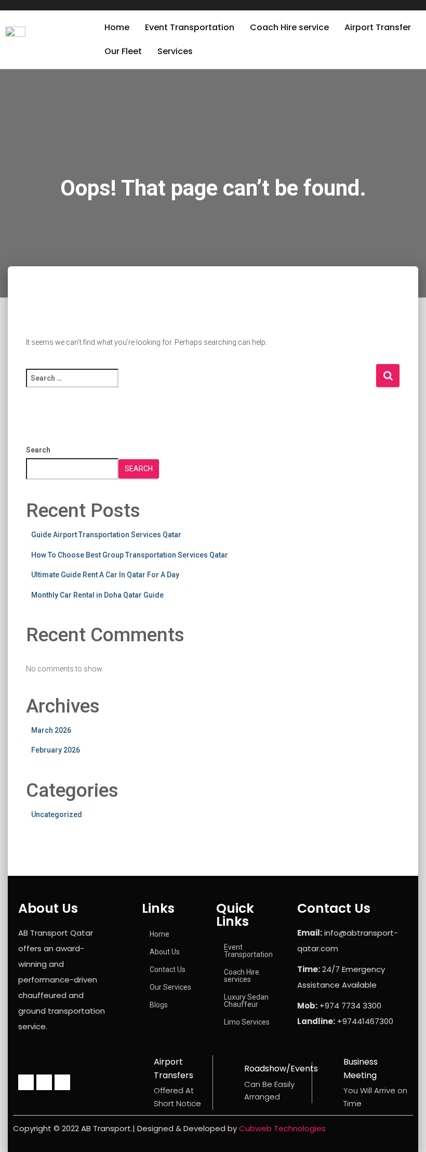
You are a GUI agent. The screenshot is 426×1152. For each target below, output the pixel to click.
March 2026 (51, 730)
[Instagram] (44, 1082)
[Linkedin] (62, 1082)
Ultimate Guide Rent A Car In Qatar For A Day (105, 575)
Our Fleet (123, 51)
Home (116, 27)
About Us (165, 952)
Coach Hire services (241, 975)
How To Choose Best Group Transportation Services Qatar (129, 555)
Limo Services (247, 1022)
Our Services (170, 987)
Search (38, 450)
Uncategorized (56, 814)
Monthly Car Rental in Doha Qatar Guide (97, 595)
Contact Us (167, 969)
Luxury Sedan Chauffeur (246, 1000)
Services (175, 51)
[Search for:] (201, 385)
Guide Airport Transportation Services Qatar (106, 534)
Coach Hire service (289, 27)
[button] (178, 51)
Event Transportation (189, 27)
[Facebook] (26, 1082)
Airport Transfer (377, 27)
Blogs (159, 1005)
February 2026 (55, 750)
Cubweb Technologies (282, 1128)
